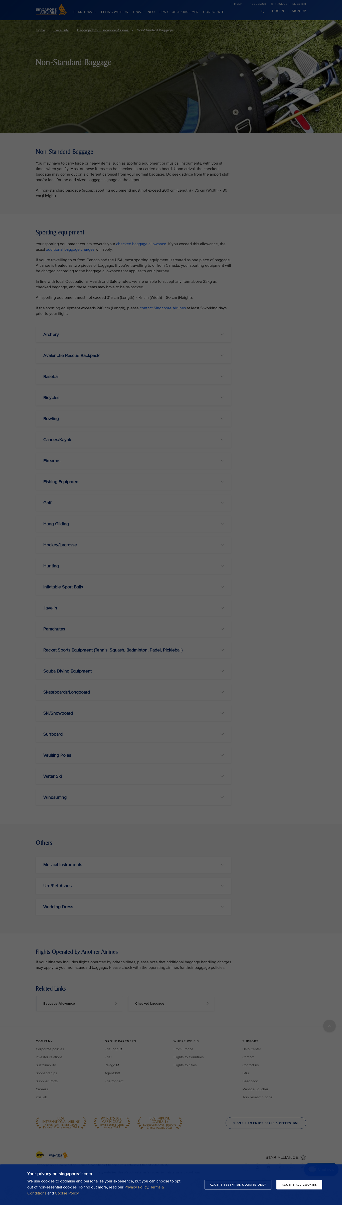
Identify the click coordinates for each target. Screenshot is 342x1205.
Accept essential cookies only (238, 1185)
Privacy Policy (136, 1187)
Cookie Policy (67, 1193)
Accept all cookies (299, 1185)
